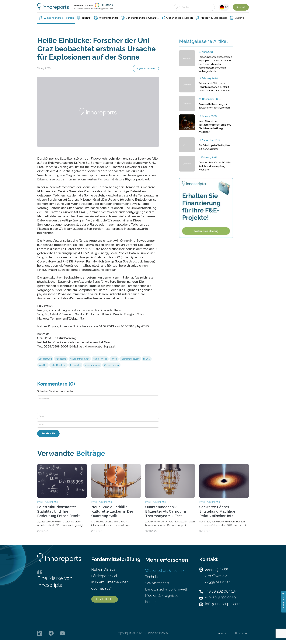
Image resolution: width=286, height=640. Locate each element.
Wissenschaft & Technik (164, 570)
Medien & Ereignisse (161, 595)
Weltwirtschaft (157, 583)
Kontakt (240, 7)
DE (226, 7)
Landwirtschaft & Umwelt (166, 589)
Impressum (223, 633)
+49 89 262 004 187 (221, 591)
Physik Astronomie (146, 68)
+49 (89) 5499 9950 (220, 597)
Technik (151, 577)
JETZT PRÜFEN (104, 599)
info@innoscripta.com (223, 604)
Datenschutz (242, 633)
